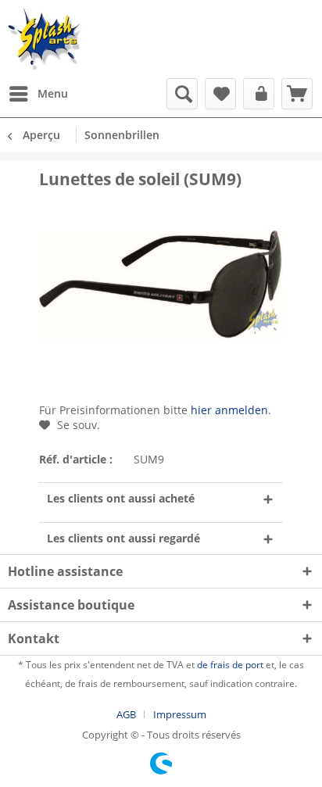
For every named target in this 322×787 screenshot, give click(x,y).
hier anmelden (229, 409)
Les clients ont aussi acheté (121, 498)
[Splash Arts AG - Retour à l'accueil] (45, 39)
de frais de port (230, 664)
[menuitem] (38, 93)
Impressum (179, 714)
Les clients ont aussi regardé (123, 538)
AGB (126, 714)
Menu (53, 93)
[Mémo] (220, 93)
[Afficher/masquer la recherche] (182, 93)
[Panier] (297, 93)
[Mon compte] (258, 93)
